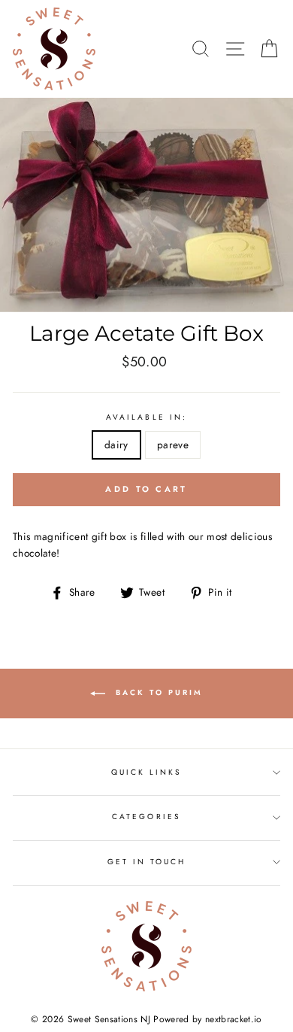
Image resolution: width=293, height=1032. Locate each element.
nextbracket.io (233, 1019)
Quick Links (147, 772)
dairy (116, 444)
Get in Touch (146, 861)
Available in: (146, 417)
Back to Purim (157, 692)
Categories (146, 816)
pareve (173, 444)
